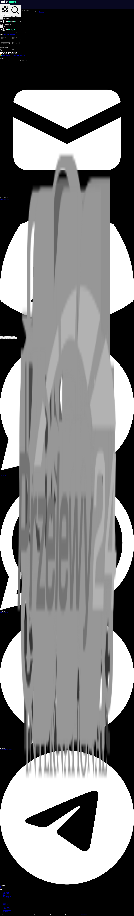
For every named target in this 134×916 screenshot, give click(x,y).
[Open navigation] (1, 18)
